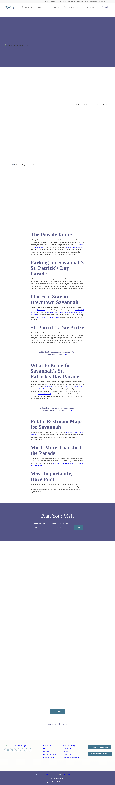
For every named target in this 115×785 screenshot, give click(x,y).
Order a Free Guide (100, 747)
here (64, 354)
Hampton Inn (73, 312)
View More (57, 712)
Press (101, 1)
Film (105, 1)
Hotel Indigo (64, 312)
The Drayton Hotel (52, 312)
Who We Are (47, 748)
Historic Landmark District (73, 247)
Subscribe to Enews (99, 754)
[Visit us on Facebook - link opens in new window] (6, 750)
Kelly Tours (49, 386)
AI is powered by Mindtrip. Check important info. (57, 782)
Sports (86, 1)
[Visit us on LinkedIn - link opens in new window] (30, 750)
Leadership (67, 748)
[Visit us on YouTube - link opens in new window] (18, 750)
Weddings (80, 1)
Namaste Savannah (44, 394)
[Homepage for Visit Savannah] (10, 7)
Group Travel (62, 1)
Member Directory (69, 746)
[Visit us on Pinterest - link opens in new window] (22, 750)
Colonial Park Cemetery (41, 389)
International (71, 1)
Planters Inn (41, 310)
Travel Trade (93, 1)
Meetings (53, 1)
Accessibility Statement (71, 757)
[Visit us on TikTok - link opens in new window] (26, 750)
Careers (46, 751)
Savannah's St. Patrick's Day (32, 112)
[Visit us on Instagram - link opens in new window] (14, 750)
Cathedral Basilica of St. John (73, 386)
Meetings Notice (48, 757)
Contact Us (47, 746)
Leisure (47, 1)
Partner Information (49, 754)
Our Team (66, 751)
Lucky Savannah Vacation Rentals (47, 317)
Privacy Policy (68, 754)
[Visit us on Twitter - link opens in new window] (10, 750)
